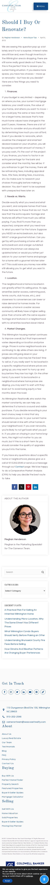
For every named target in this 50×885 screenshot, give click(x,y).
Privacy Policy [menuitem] (9, 759)
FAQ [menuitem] (4, 755)
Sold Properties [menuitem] (10, 818)
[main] (25, 334)
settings (29, 876)
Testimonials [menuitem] (8, 747)
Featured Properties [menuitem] (12, 788)
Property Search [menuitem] (10, 784)
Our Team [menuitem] (7, 742)
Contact (19, 467)
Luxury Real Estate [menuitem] (11, 738)
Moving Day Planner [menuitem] (12, 826)
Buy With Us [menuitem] (8, 776)
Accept (7, 881)
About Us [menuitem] (6, 734)
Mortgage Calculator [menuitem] (12, 797)
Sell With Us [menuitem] (8, 809)
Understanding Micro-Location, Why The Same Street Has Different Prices (23, 623)
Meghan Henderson (12, 38)
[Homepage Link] (11, 6)
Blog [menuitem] (4, 751)
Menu (42, 6)
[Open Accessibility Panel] (44, 879)
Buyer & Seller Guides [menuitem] (12, 793)
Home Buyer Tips (30, 38)
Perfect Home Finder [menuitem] (12, 780)
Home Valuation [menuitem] (10, 813)
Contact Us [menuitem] (8, 763)
